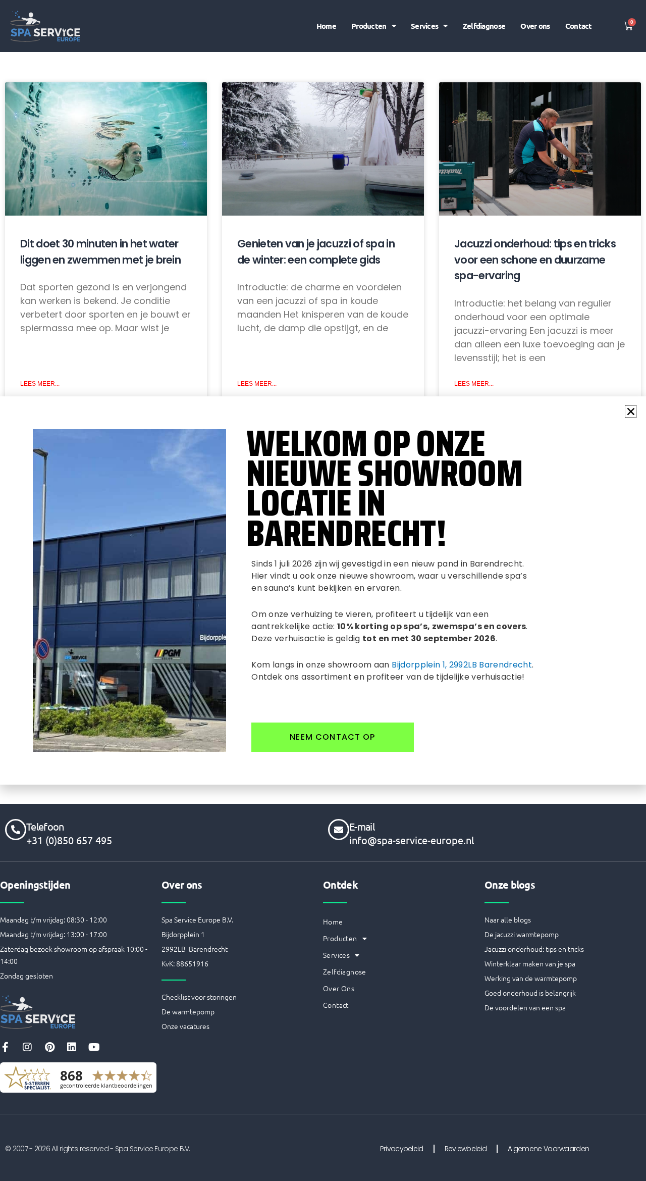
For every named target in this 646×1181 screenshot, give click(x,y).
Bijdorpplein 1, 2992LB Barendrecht (462, 665)
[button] (631, 411)
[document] (323, 590)
